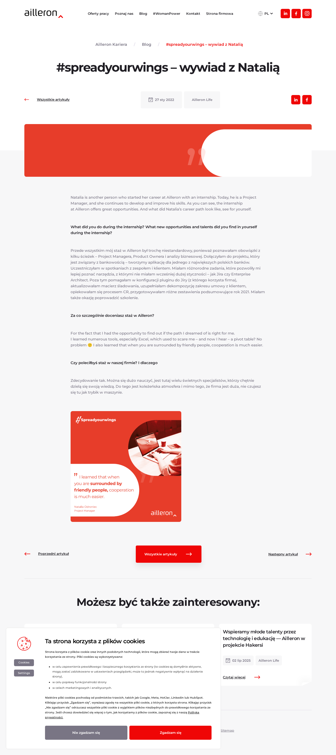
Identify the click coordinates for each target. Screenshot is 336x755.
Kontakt (193, 14)
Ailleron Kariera (111, 44)
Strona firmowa (219, 14)
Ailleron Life (202, 100)
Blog (143, 14)
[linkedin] (285, 13)
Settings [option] (24, 673)
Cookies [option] (24, 662)
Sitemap (227, 730)
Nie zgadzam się (86, 733)
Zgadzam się (170, 733)
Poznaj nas (124, 14)
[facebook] (296, 13)
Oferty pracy (98, 14)
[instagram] (307, 13)
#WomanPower (166, 14)
